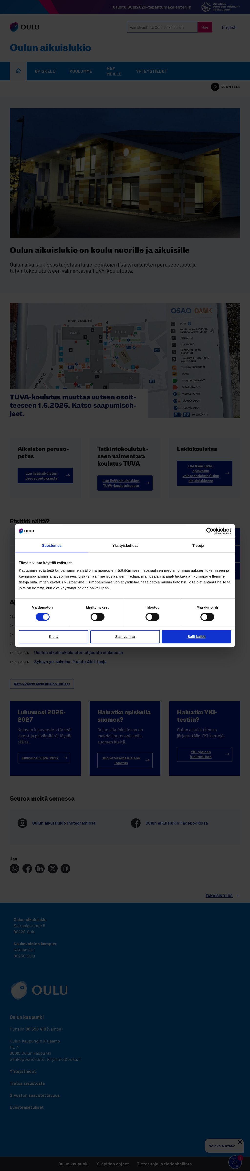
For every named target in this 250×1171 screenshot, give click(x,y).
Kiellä (53, 636)
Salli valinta (125, 636)
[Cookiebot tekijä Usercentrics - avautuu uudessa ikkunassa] (209, 531)
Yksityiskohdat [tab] (125, 545)
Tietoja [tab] (198, 545)
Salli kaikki (197, 636)
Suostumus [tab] (52, 545)
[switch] (97, 617)
